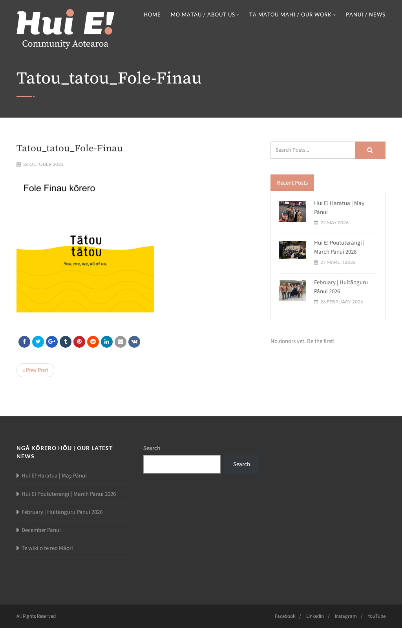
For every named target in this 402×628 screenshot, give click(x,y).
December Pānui (41, 530)
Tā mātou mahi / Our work (290, 14)
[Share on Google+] (52, 342)
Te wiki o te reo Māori (47, 548)
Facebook (285, 616)
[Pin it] (79, 342)
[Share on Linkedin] (93, 342)
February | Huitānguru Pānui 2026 (62, 512)
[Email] (120, 342)
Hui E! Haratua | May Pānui (54, 476)
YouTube (377, 616)
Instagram (346, 616)
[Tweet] (38, 342)
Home (152, 14)
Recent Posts (292, 183)
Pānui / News (366, 14)
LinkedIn (315, 616)
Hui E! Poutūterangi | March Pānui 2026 (339, 247)
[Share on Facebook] (24, 342)
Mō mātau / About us (203, 14)
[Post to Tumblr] (65, 342)
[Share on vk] (134, 342)
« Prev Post (35, 370)
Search (151, 448)
